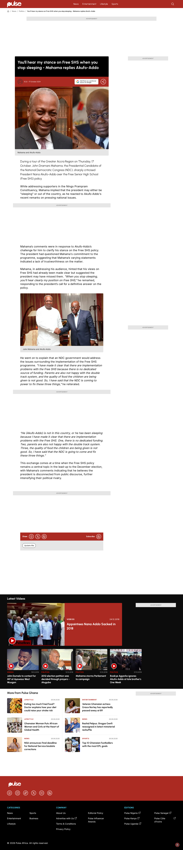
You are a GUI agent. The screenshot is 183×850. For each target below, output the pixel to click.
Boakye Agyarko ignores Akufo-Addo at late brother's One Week (125, 679)
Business (33, 818)
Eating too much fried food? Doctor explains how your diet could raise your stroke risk (40, 707)
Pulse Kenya (130, 818)
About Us (61, 813)
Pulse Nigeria (131, 813)
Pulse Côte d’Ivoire (159, 820)
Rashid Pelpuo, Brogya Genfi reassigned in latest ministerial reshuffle (98, 726)
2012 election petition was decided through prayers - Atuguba (55, 679)
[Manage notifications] (177, 845)
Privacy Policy (63, 829)
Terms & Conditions (66, 823)
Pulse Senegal (161, 813)
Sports (115, 4)
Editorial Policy (95, 813)
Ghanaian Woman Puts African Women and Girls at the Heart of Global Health (41, 726)
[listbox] (91, 667)
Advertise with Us (65, 818)
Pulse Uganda (131, 823)
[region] (91, 667)
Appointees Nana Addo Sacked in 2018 (91, 626)
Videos (70, 619)
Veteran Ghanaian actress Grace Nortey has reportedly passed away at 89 (97, 707)
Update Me (29, 545)
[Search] (173, 4)
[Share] (103, 81)
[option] (23, 668)
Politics (21, 11)
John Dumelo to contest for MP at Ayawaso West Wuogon (21, 679)
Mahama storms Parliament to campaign (91, 677)
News (76, 4)
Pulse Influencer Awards (96, 820)
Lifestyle (104, 4)
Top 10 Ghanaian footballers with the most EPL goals (97, 744)
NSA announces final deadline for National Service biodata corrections (40, 746)
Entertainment (89, 4)
